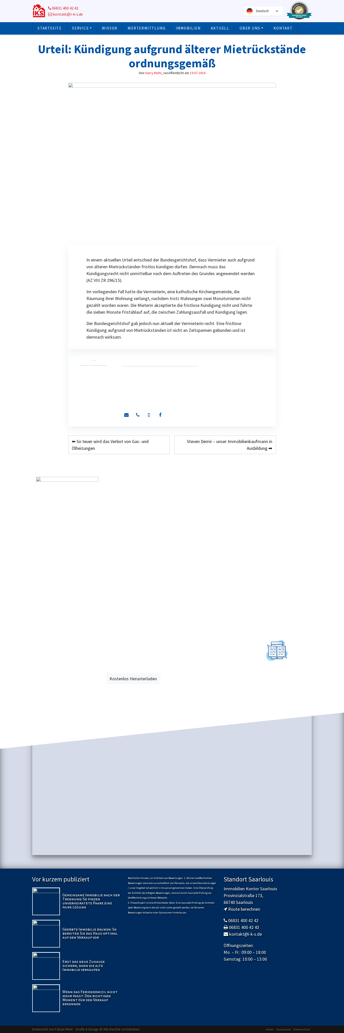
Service (80, 28)
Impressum (283, 1029)
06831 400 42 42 (64, 8)
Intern (270, 1029)
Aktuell (220, 28)
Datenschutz (302, 1029)
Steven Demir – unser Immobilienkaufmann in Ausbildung (229, 444)
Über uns (249, 28)
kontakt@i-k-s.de (67, 14)
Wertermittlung (146, 28)
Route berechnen (244, 909)
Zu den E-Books (277, 689)
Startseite (50, 28)
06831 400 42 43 (244, 927)
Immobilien (188, 28)
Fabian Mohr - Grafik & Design (77, 1029)
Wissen (109, 28)
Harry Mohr (153, 73)
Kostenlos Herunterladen (133, 679)
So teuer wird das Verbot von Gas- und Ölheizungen (110, 444)
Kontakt (283, 28)
